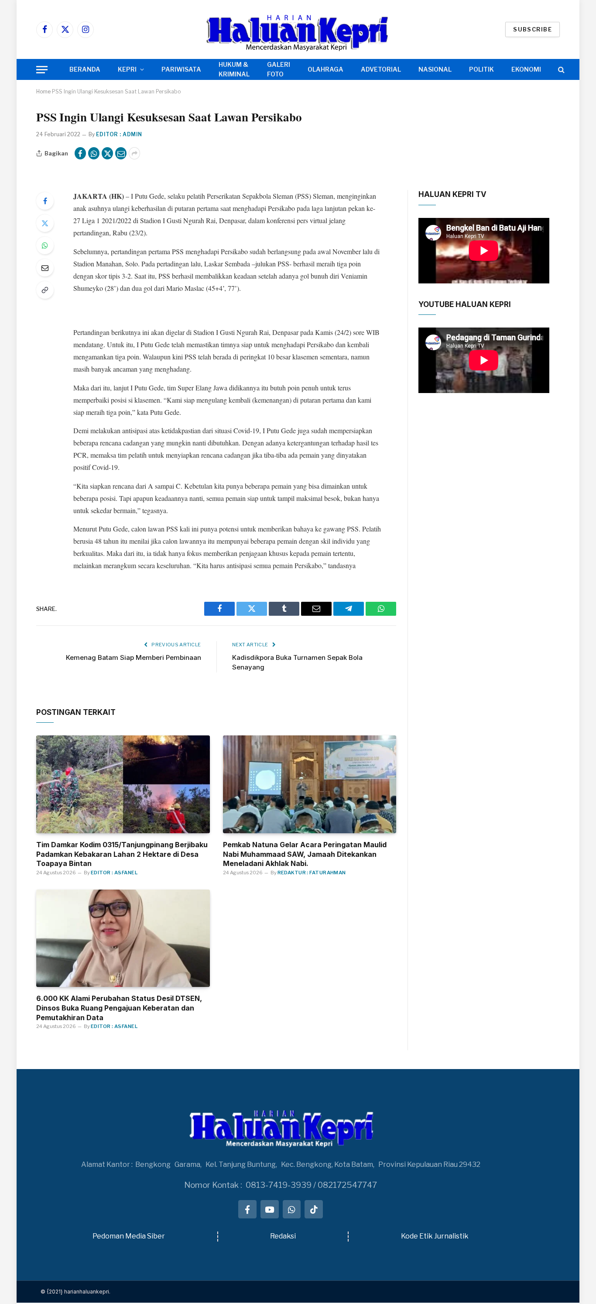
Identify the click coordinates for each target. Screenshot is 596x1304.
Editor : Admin (119, 134)
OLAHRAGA (325, 69)
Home (43, 91)
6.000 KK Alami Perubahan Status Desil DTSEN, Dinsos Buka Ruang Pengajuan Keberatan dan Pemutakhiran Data (119, 1008)
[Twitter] (45, 223)
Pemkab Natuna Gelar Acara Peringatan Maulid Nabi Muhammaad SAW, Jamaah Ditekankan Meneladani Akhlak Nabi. (305, 854)
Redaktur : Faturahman (311, 872)
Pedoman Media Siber (128, 1236)
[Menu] (42, 69)
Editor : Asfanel (114, 872)
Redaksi (283, 1236)
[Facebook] (45, 201)
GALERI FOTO (278, 69)
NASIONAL (435, 69)
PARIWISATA (181, 69)
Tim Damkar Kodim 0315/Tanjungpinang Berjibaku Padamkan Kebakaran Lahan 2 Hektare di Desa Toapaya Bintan (122, 854)
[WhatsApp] (45, 245)
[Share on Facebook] (80, 153)
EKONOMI (526, 69)
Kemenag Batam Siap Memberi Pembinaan (133, 657)
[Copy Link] (45, 290)
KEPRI (127, 69)
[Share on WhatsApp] (93, 153)
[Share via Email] (121, 153)
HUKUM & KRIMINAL (234, 69)
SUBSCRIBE (532, 29)
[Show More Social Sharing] (134, 153)
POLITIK (481, 69)
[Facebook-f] (247, 1209)
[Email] (45, 267)
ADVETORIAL (381, 69)
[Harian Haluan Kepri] (298, 29)
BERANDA (84, 69)
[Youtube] (269, 1209)
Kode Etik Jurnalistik (435, 1236)
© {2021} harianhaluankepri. (75, 1291)
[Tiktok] (314, 1209)
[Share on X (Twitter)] (107, 153)
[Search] (560, 69)
